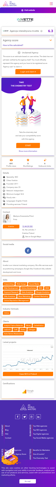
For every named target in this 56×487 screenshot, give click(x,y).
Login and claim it (28, 72)
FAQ (6, 434)
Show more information (28, 151)
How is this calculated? (13, 45)
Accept (28, 481)
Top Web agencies (40, 426)
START (28, 145)
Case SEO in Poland (28, 374)
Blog (6, 430)
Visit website (29, 10)
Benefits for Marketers (41, 450)
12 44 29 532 (27, 226)
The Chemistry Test (40, 458)
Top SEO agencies (40, 430)
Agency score (10, 40)
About (7, 426)
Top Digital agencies (41, 434)
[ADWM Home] (28, 405)
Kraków (11, 227)
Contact (8, 438)
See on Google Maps (33, 237)
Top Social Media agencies (43, 438)
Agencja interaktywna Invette (24, 31)
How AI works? (39, 454)
